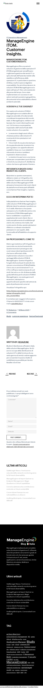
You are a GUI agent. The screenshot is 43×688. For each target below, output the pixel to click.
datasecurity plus (19, 647)
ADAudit (8, 639)
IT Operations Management (16, 37)
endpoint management (27, 649)
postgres (17, 670)
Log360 (9, 659)
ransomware (23, 670)
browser (8, 644)
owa (13, 670)
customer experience (20, 316)
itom (8, 657)
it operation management (19, 657)
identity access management (14, 654)
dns (7, 649)
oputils (8, 670)
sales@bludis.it (17, 304)
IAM (27, 652)
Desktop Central (30, 647)
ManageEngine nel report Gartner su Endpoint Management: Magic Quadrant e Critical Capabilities (20, 481)
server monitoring (11, 672)
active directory (13, 634)
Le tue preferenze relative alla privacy (13, 687)
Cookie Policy (33, 687)
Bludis (8, 316)
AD (29, 637)
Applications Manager (16, 642)
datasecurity (9, 647)
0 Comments (11, 312)
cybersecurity (25, 644)
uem (22, 672)
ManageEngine (16, 662)
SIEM (18, 672)
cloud (17, 644)
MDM (29, 662)
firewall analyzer (11, 652)
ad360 (33, 637)
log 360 (16, 659)
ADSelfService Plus (17, 639)
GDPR (18, 652)
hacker (23, 652)
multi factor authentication (13, 665)
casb (13, 644)
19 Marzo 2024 (23, 310)
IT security (32, 657)
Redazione (12, 310)
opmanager (26, 667)
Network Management (28, 665)
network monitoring (13, 667)
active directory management (16, 637)
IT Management (28, 654)
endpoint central (15, 649)
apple (24, 639)
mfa (32, 662)
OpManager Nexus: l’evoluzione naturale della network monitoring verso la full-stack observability (21, 473)
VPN (25, 672)
